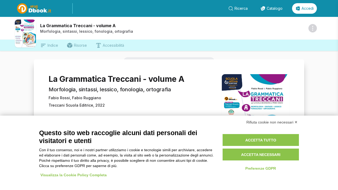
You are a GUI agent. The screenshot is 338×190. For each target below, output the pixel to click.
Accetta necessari (260, 155)
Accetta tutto (260, 140)
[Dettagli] (312, 28)
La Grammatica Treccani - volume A (78, 25)
